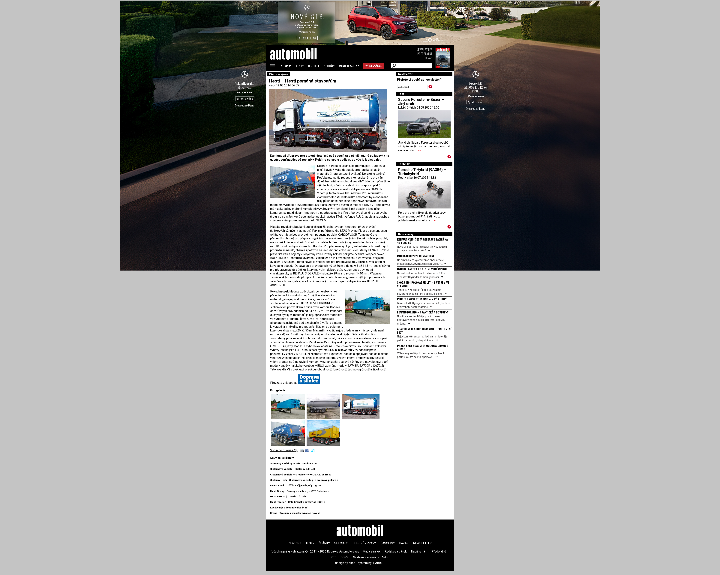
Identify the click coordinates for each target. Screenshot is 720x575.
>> (419, 150)
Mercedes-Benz (349, 66)
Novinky (286, 66)
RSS (333, 557)
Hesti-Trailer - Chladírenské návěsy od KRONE (297, 502)
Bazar (404, 543)
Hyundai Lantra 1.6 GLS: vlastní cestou (422, 269)
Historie (314, 66)
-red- (272, 85)
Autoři (385, 557)
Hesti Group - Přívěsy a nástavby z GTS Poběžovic (299, 491)
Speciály (329, 66)
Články (324, 543)
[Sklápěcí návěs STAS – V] (323, 444)
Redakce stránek (396, 551)
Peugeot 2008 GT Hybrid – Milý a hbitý (422, 299)
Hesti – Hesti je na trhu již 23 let (288, 496)
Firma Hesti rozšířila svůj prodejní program (296, 485)
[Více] (449, 157)
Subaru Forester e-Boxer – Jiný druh (421, 101)
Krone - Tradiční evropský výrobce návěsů (295, 513)
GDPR (345, 557)
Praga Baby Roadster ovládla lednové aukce (422, 347)
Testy (300, 66)
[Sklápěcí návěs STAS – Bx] (289, 444)
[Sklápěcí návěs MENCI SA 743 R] (324, 418)
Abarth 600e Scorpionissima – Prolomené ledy (424, 330)
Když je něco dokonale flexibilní (289, 507)
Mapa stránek (371, 551)
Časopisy (387, 543)
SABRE (377, 563)
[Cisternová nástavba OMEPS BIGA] (361, 418)
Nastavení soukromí (366, 557)
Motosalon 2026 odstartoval (416, 256)
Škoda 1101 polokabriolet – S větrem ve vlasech (423, 284)
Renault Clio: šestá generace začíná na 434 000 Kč (422, 241)
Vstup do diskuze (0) (284, 450)
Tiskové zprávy (364, 543)
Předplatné (424, 53)
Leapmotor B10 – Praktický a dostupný (422, 312)
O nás (428, 57)
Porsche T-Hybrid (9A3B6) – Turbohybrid (422, 171)
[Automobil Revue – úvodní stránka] (298, 75)
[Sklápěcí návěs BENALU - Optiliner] (289, 418)
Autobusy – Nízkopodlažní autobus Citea (294, 463)
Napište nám (419, 551)
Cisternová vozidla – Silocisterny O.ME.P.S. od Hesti (300, 474)
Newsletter (424, 49)
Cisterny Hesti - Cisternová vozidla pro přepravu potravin (304, 480)
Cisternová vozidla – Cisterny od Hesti (293, 469)
